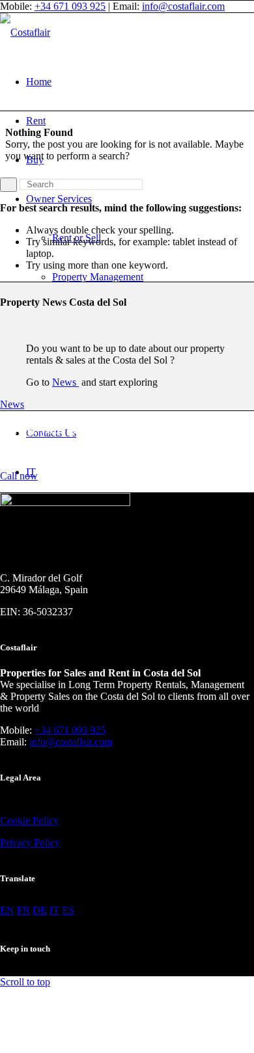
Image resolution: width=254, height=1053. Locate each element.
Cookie (15, 820)
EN (7, 910)
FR (23, 910)
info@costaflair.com (183, 6)
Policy (44, 820)
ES (68, 910)
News (65, 382)
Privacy (15, 842)
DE (40, 910)
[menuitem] (140, 81)
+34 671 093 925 (70, 6)
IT (54, 910)
